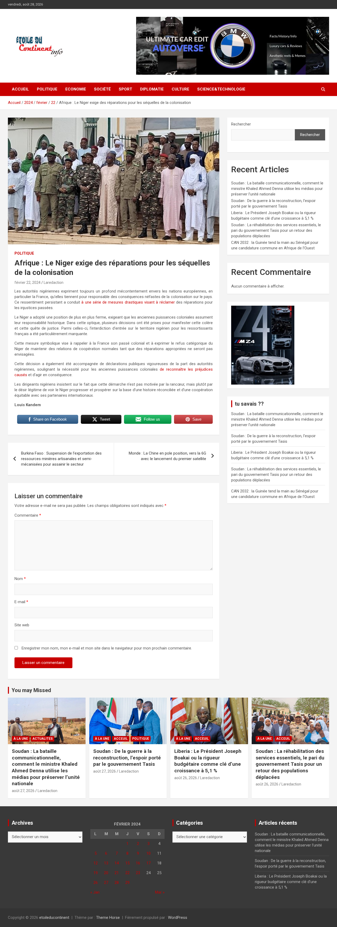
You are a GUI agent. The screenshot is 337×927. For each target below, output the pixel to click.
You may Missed (31, 690)
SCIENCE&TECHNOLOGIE (221, 89)
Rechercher (241, 124)
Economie (75, 89)
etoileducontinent (54, 917)
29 (127, 882)
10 (148, 853)
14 (117, 863)
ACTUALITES (42, 738)
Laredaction (53, 282)
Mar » (160, 892)
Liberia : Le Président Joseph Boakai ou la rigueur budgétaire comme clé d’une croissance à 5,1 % (207, 761)
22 (127, 872)
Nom (20, 578)
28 (117, 882)
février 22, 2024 (27, 282)
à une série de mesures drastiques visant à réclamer (127, 302)
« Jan (95, 892)
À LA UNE (20, 738)
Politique (47, 89)
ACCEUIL (121, 738)
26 (95, 882)
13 (106, 863)
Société (102, 89)
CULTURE (180, 89)
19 (95, 872)
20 (106, 872)
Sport (125, 89)
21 (117, 872)
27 (106, 882)
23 (138, 872)
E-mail (21, 601)
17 (148, 863)
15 (127, 863)
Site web (21, 625)
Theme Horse (108, 917)
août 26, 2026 (185, 778)
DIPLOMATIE (152, 89)
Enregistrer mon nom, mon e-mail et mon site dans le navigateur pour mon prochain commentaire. (107, 648)
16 (138, 863)
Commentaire (27, 515)
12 (95, 863)
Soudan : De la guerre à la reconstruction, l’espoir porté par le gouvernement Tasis (127, 757)
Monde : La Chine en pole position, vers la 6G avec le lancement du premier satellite (167, 456)
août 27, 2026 (23, 791)
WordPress (177, 917)
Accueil (20, 89)
